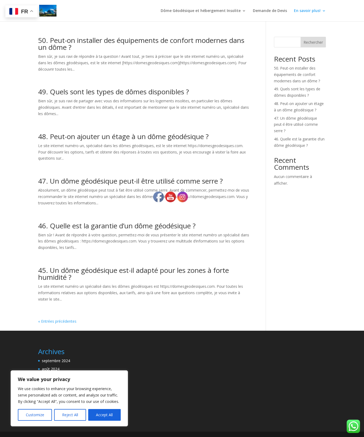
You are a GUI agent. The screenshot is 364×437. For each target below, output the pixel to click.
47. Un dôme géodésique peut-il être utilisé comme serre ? (130, 181)
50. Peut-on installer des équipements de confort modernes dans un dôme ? (141, 43)
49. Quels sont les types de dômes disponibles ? (113, 91)
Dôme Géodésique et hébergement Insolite (201, 11)
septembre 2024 (56, 360)
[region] (69, 398)
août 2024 (50, 368)
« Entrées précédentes (57, 321)
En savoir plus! (307, 11)
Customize (35, 414)
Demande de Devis (270, 11)
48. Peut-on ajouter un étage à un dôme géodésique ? (123, 136)
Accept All (104, 414)
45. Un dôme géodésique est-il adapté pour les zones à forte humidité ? (133, 273)
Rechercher (313, 42)
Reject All (70, 414)
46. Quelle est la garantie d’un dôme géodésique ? (117, 225)
